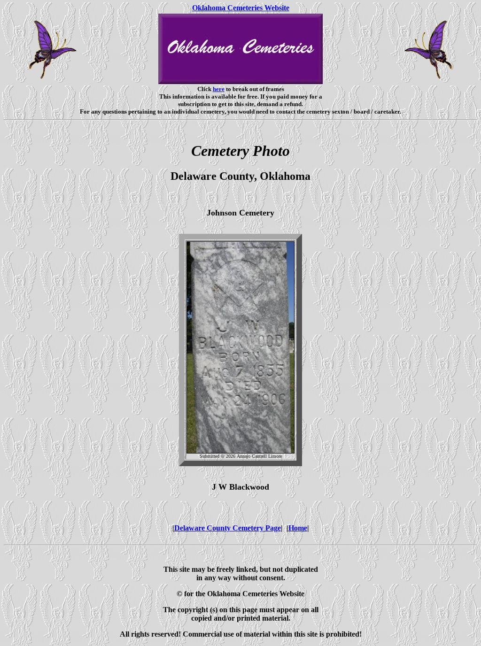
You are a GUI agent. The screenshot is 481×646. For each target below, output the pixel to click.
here (219, 88)
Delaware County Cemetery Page (227, 528)
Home (297, 528)
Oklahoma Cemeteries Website (240, 8)
